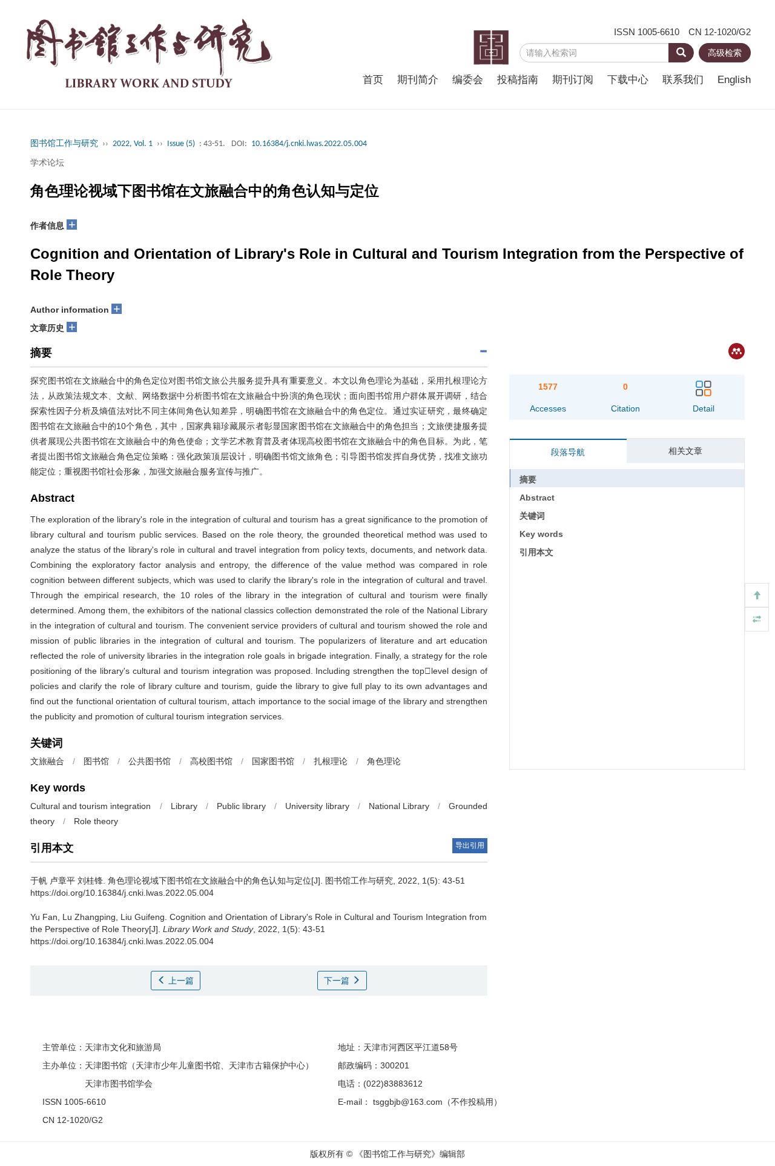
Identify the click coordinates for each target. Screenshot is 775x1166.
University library (317, 806)
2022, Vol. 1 (133, 143)
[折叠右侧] (757, 619)
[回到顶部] (757, 595)
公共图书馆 (149, 761)
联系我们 (683, 79)
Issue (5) (181, 143)
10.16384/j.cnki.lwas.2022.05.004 (309, 143)
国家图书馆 (273, 761)
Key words (541, 534)
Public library (241, 806)
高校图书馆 (211, 761)
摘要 (527, 479)
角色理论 (384, 761)
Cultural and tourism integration (90, 806)
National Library (399, 806)
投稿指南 (517, 79)
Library (184, 806)
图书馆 (96, 761)
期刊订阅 (572, 79)
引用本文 (536, 552)
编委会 (467, 79)
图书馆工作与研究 (64, 143)
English (734, 79)
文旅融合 (47, 761)
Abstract (537, 497)
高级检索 (725, 53)
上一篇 (180, 980)
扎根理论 (331, 761)
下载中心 (627, 79)
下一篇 (338, 980)
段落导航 (568, 452)
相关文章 (685, 451)
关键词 (532, 516)
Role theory (96, 821)
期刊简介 (417, 79)
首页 (373, 79)
